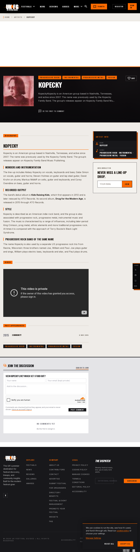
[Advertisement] (70, 46)
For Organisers (57, 488)
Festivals (28, 6)
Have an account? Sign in (22, 409)
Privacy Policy (80, 465)
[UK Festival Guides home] (12, 459)
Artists (18, 17)
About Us (54, 465)
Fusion (111, 77)
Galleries (31, 479)
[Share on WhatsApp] (135, 280)
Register (119, 6)
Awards (30, 483)
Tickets (99, 6)
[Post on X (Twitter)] (135, 270)
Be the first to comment (51, 111)
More (78, 6)
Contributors (57, 470)
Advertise (54, 479)
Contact (54, 474)
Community (16, 335)
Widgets (53, 517)
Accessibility (79, 491)
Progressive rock (50, 77)
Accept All (125, 544)
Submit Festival (57, 483)
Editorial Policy (81, 487)
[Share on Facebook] (135, 275)
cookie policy (123, 530)
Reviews (53, 6)
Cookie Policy (79, 470)
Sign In (132, 6)
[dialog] (110, 536)
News (42, 6)
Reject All (109, 544)
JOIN (127, 184)
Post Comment (77, 410)
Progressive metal (93, 77)
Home (7, 17)
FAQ (51, 521)
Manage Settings (93, 538)
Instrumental (71, 77)
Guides (65, 6)
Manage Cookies (81, 474)
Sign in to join (82, 368)
